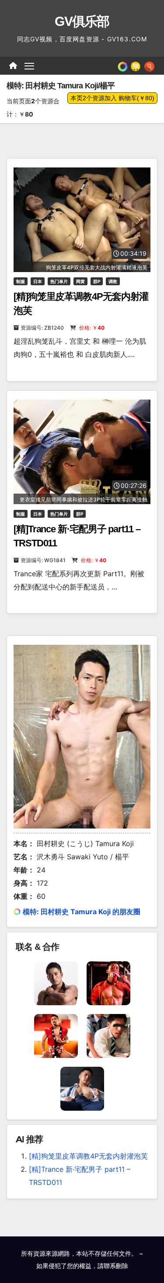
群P (96, 281)
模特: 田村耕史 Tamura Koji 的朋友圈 (81, 911)
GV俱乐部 (82, 21)
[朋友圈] (123, 65)
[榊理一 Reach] (108, 982)
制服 (20, 281)
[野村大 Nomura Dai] (108, 1035)
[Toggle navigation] (29, 66)
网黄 (80, 281)
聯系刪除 (116, 1265)
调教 (112, 281)
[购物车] (135, 65)
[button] (149, 65)
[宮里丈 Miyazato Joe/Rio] (56, 1035)
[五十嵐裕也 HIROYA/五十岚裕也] (56, 982)
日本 (37, 281)
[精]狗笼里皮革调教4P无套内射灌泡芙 (88, 1156)
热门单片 (59, 281)
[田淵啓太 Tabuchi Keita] (82, 1087)
